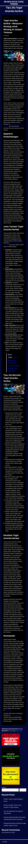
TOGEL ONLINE (6, 17)
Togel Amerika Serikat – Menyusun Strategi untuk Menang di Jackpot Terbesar (13, 26)
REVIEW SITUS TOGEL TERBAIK (16, 842)
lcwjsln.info (8, 710)
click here (19, 731)
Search (4, 787)
